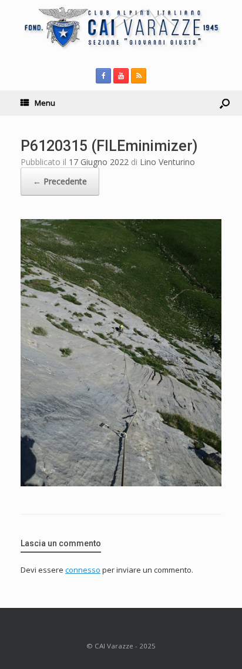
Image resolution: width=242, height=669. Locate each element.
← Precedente (60, 181)
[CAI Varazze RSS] (138, 75)
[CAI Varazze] (121, 27)
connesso (82, 569)
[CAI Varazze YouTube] (121, 75)
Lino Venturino (167, 161)
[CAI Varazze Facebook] (103, 75)
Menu (45, 103)
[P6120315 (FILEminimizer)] (121, 483)
